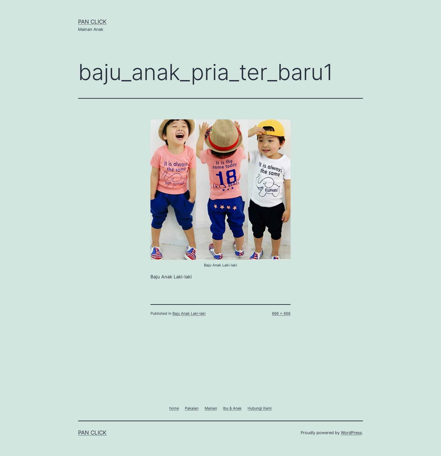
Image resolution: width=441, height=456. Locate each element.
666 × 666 (281, 313)
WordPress (351, 432)
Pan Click (92, 21)
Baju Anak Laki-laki (189, 313)
